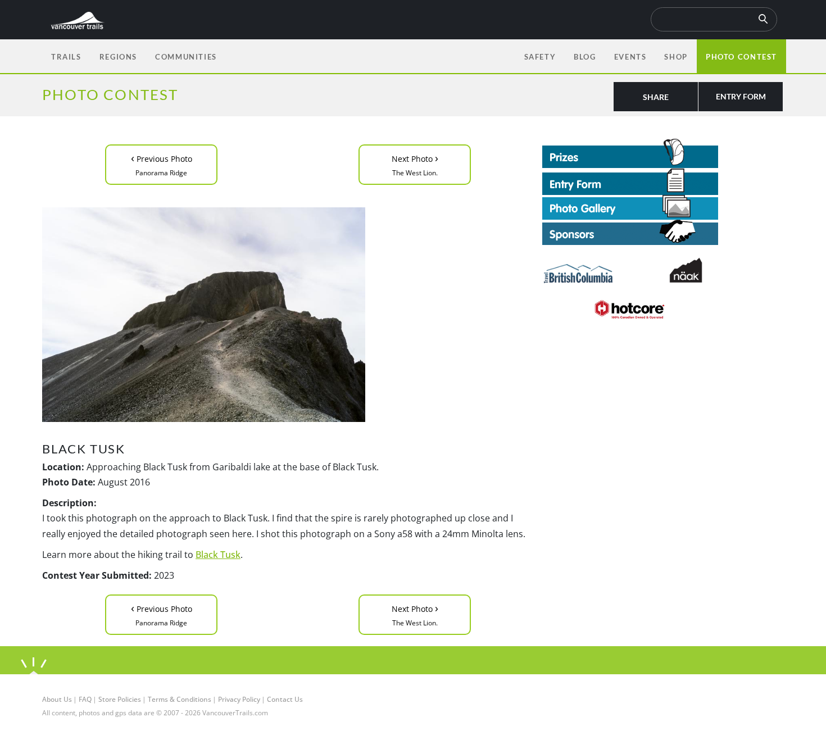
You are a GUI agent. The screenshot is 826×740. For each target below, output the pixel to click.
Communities (186, 56)
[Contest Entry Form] (663, 181)
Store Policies (119, 699)
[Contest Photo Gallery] (630, 206)
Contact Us (285, 699)
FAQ (85, 699)
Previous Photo (161, 164)
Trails (66, 56)
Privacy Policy (239, 699)
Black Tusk (218, 554)
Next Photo (415, 164)
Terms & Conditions (179, 699)
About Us (57, 699)
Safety (540, 56)
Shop (675, 56)
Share (656, 97)
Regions (118, 56)
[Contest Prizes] (663, 153)
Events (630, 56)
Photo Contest (741, 56)
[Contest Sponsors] (663, 232)
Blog (585, 56)
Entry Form (741, 96)
